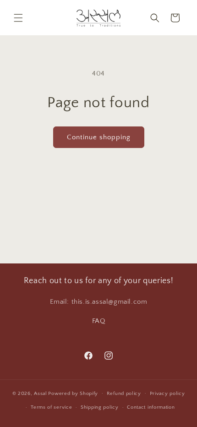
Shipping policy (100, 407)
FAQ (98, 321)
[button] (18, 18)
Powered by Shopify (73, 393)
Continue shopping (99, 137)
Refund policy (124, 393)
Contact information (151, 407)
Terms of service (51, 407)
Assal (40, 393)
